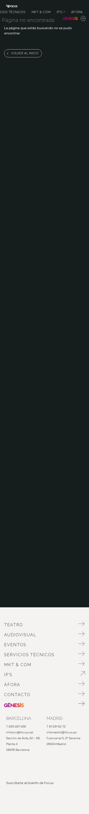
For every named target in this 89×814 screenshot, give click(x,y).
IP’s (31, 674)
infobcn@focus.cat (19, 732)
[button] (83, 18)
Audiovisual (20, 634)
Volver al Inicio (24, 53)
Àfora (12, 684)
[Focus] (11, 6)
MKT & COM (17, 664)
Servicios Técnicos (29, 654)
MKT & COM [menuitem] (41, 12)
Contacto (17, 694)
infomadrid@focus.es (62, 732)
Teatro (13, 624)
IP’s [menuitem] (61, 12)
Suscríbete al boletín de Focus (30, 783)
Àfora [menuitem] (77, 12)
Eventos (15, 644)
